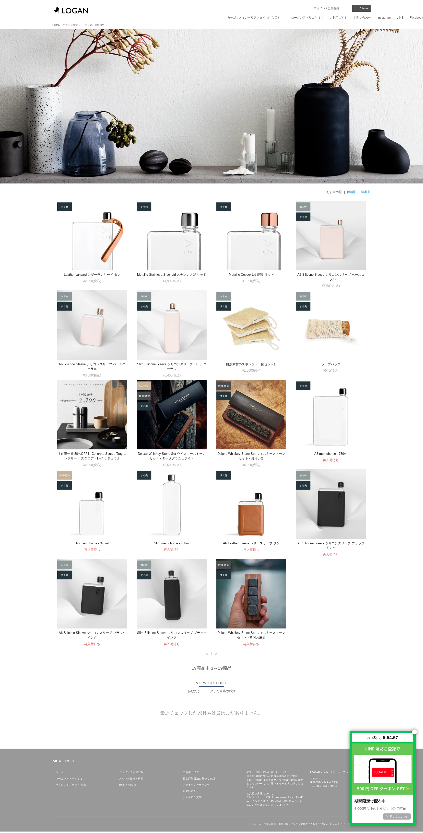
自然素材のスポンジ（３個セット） (251, 364)
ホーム (60, 772)
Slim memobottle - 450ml (171, 543)
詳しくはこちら (280, 804)
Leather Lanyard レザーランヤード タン (92, 274)
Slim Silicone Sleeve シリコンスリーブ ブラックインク (172, 635)
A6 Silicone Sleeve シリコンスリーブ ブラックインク (92, 635)
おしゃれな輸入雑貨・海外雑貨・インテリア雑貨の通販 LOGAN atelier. (294, 824)
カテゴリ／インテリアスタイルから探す (254, 17)
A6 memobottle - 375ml (92, 543)
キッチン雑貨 (70, 24)
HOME (56, 24)
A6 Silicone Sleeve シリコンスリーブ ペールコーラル (92, 366)
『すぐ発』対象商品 (93, 24)
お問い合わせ (362, 17)
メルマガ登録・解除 (131, 778)
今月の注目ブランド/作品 (71, 784)
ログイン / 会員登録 (327, 8)
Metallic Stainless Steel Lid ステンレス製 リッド (171, 274)
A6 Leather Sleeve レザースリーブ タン (251, 543)
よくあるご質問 (192, 797)
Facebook (416, 17)
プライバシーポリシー (196, 784)
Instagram (384, 17)
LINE (400, 17)
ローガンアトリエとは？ (307, 17)
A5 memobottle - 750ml (330, 454)
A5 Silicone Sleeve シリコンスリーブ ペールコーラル (330, 277)
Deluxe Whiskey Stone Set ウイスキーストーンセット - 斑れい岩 (251, 456)
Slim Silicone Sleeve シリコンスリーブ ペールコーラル (172, 366)
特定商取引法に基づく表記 (199, 778)
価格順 (351, 192)
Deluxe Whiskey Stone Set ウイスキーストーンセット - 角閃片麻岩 (251, 635)
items (364, 8)
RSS (122, 784)
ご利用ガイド (338, 17)
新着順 (366, 192)
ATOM (132, 784)
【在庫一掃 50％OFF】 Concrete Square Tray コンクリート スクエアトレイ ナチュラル (92, 456)
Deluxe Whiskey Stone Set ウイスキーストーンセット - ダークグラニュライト (172, 456)
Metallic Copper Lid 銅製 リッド (251, 274)
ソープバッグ (331, 364)
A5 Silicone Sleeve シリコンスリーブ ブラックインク (330, 545)
